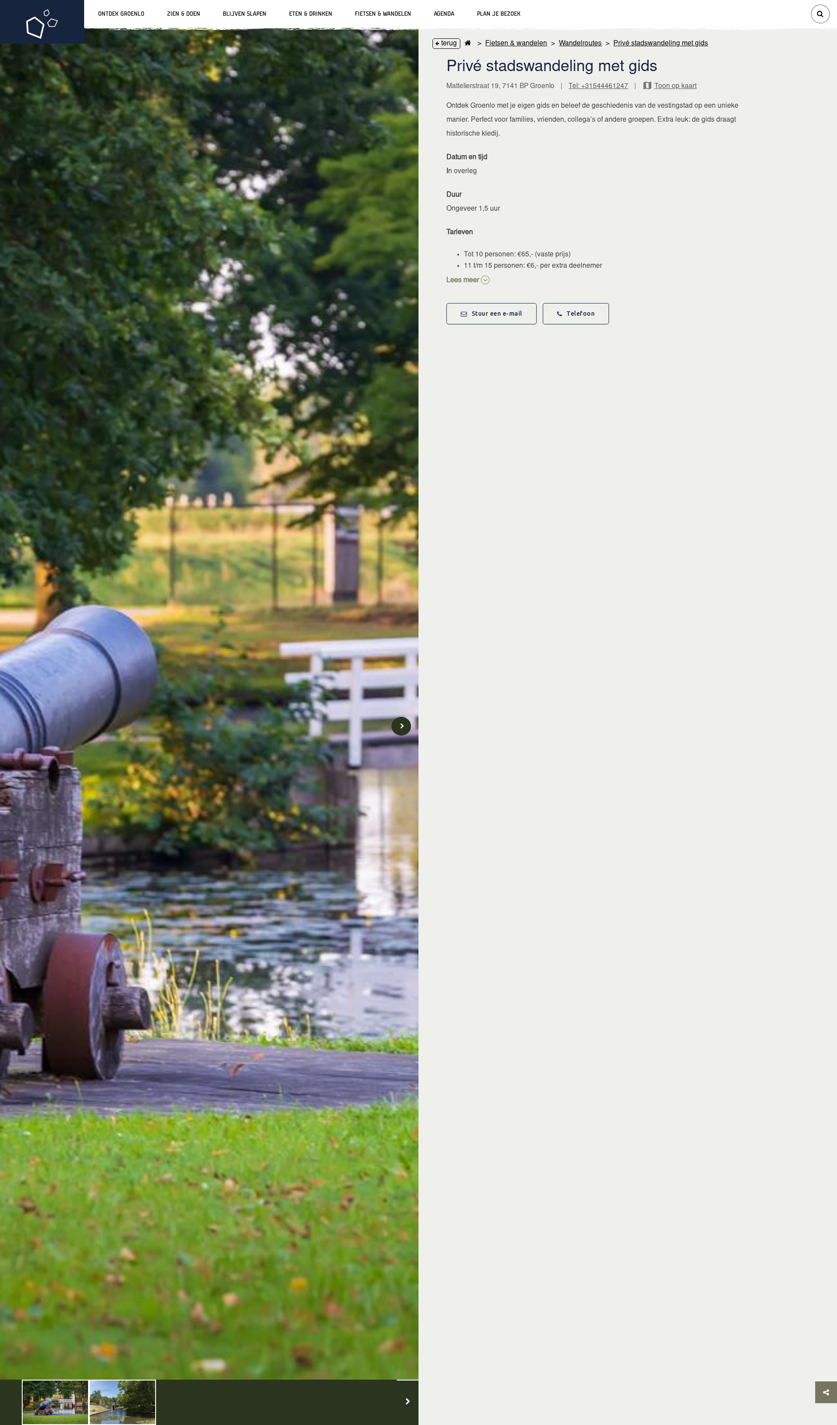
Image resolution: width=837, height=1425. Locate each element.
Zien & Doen (183, 14)
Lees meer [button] (463, 280)
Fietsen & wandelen (383, 14)
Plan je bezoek (499, 14)
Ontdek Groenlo (121, 14)
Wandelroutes (580, 43)
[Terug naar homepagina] (468, 43)
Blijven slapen (244, 14)
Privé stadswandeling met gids (660, 43)
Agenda (444, 14)
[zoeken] (820, 14)
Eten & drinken (310, 14)
